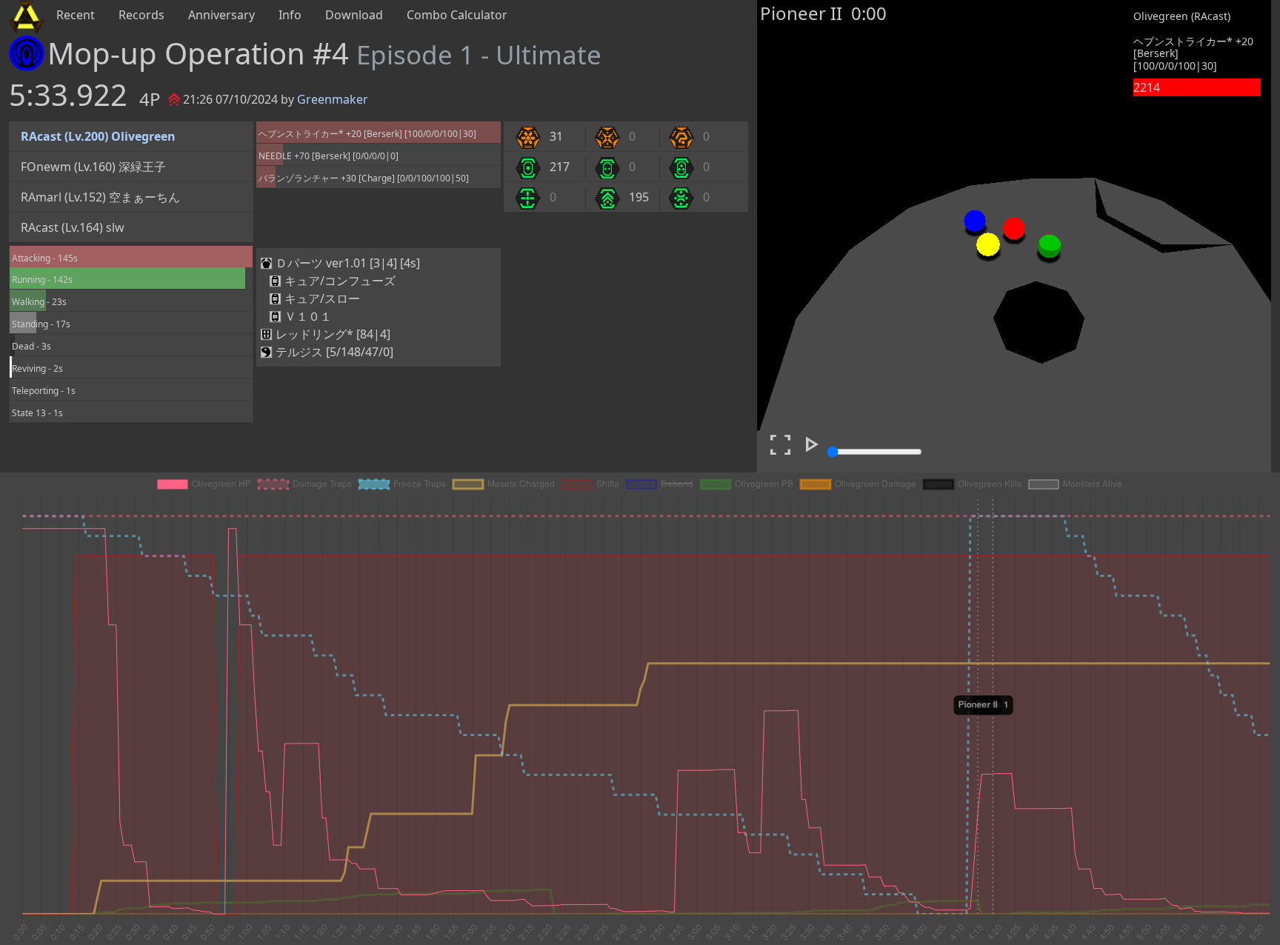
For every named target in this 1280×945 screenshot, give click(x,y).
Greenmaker (332, 99)
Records (141, 15)
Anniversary (221, 15)
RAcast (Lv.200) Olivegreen (98, 136)
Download (354, 15)
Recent (75, 15)
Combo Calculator (457, 15)
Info (290, 15)
